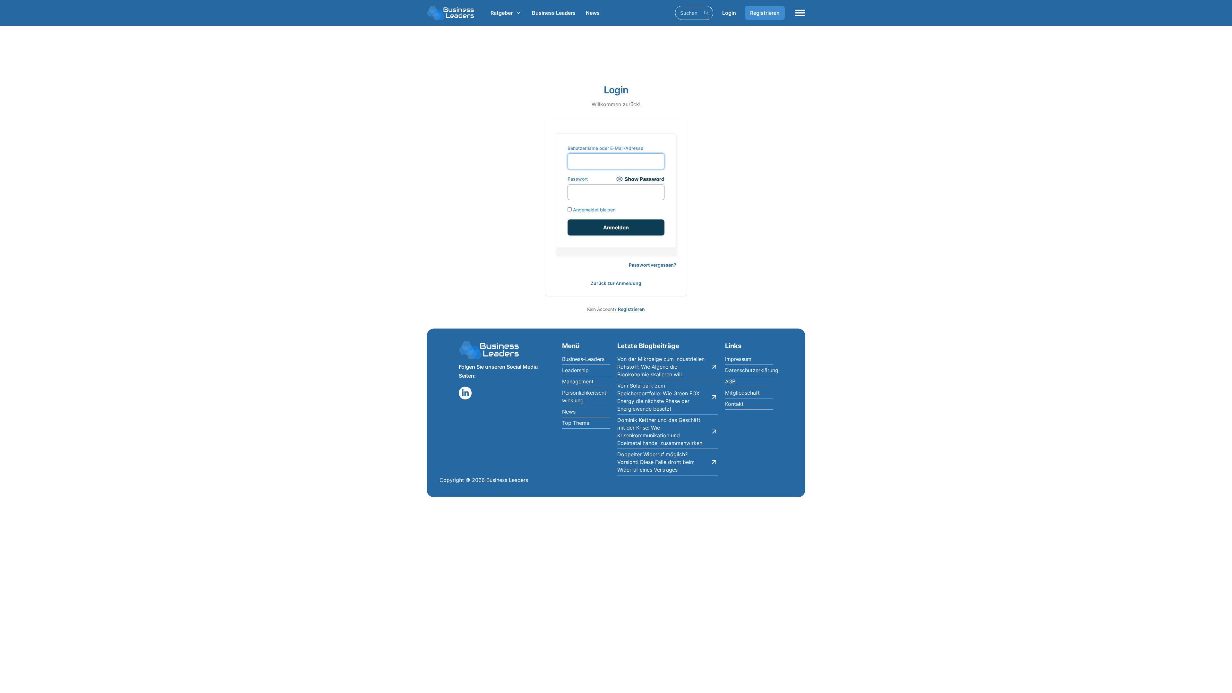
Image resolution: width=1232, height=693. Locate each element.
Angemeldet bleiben (593, 209)
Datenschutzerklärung (749, 370)
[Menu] (800, 13)
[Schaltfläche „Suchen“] (706, 13)
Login (729, 13)
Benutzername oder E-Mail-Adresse (605, 148)
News (593, 13)
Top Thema (575, 423)
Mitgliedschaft (742, 392)
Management (578, 381)
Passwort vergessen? (652, 265)
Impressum (738, 359)
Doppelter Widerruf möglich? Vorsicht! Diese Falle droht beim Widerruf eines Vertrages (656, 462)
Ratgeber (502, 13)
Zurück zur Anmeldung (616, 283)
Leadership (575, 370)
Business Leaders (554, 13)
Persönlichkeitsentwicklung (584, 396)
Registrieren (765, 13)
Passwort (578, 179)
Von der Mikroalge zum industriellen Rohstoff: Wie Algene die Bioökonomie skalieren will (661, 367)
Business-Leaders (583, 359)
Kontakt (734, 404)
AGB (730, 381)
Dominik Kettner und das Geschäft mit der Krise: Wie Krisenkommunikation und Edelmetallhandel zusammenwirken (659, 431)
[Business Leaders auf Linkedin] (465, 393)
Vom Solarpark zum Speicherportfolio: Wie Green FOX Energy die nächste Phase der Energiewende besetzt (658, 397)
